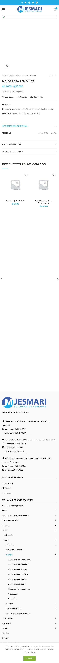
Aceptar (29, 658)
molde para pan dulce (21, 113)
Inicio (4, 75)
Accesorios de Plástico (18, 574)
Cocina (33, 75)
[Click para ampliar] (7, 66)
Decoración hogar (13, 608)
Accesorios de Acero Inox (19, 559)
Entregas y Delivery (12, 151)
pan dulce (36, 113)
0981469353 (20, 466)
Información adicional (14, 126)
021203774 (19, 451)
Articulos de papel (14, 550)
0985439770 (20, 429)
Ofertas (5, 638)
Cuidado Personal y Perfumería (15, 515)
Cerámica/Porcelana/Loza (19, 589)
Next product (55, 75)
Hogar (18, 75)
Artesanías (8, 535)
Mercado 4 (6, 488)
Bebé (4, 510)
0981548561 (20, 443)
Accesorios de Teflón (17, 579)
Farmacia (5, 525)
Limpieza (5, 633)
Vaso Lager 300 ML (15, 200)
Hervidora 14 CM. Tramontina (43, 201)
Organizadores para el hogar (18, 613)
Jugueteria (6, 623)
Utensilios (12, 599)
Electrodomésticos (10, 520)
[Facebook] (22, 2)
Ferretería (8, 618)
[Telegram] (37, 2)
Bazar (25, 75)
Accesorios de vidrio (17, 584)
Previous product (50, 75)
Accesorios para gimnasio (13, 505)
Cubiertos (12, 594)
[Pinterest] (29, 2)
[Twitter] (25, 2)
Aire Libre (10, 545)
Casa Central (7, 483)
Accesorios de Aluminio (23, 109)
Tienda (11, 75)
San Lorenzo (7, 493)
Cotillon (9, 604)
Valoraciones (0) (11, 144)
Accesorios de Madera (17, 569)
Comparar (9, 97)
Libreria (5, 628)
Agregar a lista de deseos (31, 97)
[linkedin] (33, 2)
